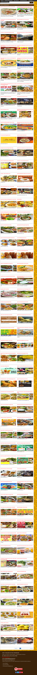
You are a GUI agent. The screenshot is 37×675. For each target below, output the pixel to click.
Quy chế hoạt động (6, 664)
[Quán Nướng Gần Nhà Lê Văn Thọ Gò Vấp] (25, 499)
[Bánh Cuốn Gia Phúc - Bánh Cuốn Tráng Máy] (9, 473)
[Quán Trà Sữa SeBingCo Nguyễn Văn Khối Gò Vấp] (25, 448)
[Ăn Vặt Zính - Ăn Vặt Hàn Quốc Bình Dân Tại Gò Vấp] (9, 37)
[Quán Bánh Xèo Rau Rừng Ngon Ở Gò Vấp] (25, 358)
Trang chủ (2, 0)
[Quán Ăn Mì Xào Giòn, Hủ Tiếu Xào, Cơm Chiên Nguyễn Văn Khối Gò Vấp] (9, 63)
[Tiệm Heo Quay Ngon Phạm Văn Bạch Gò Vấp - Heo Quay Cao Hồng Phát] (25, 127)
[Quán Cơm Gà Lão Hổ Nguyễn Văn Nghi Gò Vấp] (9, 409)
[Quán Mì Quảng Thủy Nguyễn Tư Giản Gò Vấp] (9, 345)
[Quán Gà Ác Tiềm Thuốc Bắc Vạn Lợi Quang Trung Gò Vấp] (25, 153)
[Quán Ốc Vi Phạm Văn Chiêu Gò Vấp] (25, 538)
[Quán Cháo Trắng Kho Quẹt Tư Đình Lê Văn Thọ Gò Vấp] (9, 11)
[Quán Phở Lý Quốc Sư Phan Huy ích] (25, 140)
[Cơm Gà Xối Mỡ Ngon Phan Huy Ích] (25, 242)
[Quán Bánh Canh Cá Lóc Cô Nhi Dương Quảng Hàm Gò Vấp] (9, 538)
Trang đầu (16, 648)
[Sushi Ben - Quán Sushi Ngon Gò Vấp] (9, 178)
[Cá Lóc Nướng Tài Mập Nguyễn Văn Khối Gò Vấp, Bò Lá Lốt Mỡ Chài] (25, 50)
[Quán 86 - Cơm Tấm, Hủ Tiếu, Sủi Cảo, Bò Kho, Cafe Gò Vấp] (25, 371)
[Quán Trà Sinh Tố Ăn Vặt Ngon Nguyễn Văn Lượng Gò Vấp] (9, 615)
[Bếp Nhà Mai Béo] (25, 204)
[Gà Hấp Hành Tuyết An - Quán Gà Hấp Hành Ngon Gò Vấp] (9, 384)
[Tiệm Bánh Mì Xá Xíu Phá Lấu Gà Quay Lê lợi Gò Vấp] (9, 332)
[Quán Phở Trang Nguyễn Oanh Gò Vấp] (9, 550)
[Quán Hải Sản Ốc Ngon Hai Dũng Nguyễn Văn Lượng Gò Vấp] (9, 204)
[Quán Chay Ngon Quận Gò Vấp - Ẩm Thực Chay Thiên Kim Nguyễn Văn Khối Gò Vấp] (25, 281)
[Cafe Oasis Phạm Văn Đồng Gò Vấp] (25, 473)
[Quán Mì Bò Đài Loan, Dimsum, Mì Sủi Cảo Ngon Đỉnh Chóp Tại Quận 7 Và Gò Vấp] (9, 50)
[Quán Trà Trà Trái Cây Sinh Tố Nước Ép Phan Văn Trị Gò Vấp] (25, 550)
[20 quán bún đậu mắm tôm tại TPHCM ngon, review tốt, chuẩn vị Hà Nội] (25, 332)
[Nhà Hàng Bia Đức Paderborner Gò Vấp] (25, 101)
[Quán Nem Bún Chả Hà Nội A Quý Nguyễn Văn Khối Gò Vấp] (9, 525)
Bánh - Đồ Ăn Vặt (16, 0)
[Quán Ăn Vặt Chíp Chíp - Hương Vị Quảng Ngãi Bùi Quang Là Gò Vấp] (25, 396)
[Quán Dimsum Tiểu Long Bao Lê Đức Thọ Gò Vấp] (25, 627)
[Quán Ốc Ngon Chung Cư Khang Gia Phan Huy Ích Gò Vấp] (9, 448)
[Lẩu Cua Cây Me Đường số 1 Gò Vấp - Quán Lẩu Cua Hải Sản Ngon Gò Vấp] (25, 486)
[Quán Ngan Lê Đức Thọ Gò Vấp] (9, 294)
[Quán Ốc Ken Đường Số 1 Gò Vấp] (25, 461)
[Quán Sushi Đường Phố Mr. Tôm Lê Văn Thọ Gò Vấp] (9, 191)
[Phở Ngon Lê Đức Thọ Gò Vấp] (9, 627)
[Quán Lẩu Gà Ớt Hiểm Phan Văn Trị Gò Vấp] (25, 307)
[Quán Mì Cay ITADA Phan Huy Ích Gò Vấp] (25, 640)
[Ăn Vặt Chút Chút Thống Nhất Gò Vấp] (9, 140)
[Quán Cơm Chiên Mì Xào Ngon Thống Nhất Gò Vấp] (9, 165)
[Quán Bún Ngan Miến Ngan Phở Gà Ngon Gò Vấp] (9, 602)
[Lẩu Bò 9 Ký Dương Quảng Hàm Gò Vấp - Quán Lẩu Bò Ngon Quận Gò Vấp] (25, 76)
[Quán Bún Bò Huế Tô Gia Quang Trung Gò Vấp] (25, 230)
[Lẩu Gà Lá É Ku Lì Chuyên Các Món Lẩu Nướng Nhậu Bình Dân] (9, 358)
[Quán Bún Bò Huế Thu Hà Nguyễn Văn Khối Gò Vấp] (25, 217)
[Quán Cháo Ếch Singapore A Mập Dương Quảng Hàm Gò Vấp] (25, 525)
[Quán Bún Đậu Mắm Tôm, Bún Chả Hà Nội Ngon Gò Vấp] (25, 88)
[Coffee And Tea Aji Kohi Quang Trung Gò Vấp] (9, 319)
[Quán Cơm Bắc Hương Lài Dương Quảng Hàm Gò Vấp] (25, 422)
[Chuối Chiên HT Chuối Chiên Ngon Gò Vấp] (25, 255)
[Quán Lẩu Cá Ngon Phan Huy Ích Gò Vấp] (25, 384)
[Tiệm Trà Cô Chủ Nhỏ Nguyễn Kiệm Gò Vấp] (9, 486)
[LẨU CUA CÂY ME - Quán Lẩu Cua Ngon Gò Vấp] (9, 499)
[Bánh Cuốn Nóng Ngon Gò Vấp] (9, 114)
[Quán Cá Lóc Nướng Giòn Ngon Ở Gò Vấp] (9, 230)
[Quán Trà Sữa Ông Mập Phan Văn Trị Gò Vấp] (25, 345)
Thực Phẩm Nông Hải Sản (23, 0)
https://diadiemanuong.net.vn (10, 658)
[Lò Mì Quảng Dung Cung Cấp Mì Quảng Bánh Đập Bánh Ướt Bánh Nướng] (9, 24)
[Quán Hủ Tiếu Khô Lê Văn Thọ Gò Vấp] (25, 563)
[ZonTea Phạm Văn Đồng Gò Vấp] (9, 371)
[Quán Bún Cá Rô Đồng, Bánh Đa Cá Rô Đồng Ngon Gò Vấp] (9, 217)
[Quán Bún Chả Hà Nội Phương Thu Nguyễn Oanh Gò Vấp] (25, 409)
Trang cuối (31, 648)
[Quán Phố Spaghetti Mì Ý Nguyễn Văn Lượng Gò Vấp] (25, 178)
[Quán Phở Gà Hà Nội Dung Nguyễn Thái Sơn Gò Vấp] (9, 127)
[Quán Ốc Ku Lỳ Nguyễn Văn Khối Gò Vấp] (9, 101)
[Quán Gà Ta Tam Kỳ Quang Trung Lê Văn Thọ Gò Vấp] (25, 319)
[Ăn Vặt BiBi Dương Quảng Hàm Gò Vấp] (25, 602)
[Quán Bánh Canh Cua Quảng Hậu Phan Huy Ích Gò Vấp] (9, 281)
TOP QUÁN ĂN (30, 0)
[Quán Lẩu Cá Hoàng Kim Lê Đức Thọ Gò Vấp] (25, 615)
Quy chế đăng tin (5, 663)
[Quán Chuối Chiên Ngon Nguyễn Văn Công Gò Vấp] (9, 255)
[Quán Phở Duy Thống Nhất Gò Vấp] (25, 576)
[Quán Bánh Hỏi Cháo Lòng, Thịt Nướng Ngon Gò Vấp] (25, 294)
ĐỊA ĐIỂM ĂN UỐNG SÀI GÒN (8, 0)
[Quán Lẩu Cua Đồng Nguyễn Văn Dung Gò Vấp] (9, 268)
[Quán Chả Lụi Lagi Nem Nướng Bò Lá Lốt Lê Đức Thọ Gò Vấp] (9, 461)
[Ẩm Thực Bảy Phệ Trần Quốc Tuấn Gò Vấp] (9, 76)
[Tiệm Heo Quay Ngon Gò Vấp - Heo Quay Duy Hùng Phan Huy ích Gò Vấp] (25, 37)
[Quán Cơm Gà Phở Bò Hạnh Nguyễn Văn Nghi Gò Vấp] (9, 242)
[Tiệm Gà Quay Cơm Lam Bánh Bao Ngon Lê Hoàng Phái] (9, 512)
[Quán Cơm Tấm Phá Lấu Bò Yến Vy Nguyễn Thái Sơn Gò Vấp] (25, 191)
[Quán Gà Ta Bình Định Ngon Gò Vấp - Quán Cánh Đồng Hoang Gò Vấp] (9, 640)
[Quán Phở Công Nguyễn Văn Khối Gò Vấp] (25, 589)
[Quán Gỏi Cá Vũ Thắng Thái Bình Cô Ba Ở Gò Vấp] (25, 435)
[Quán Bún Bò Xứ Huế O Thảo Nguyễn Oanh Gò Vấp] (9, 396)
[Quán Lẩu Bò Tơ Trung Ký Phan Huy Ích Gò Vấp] (9, 435)
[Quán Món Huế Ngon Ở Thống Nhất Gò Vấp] (9, 422)
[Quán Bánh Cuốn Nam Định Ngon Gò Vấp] (9, 307)
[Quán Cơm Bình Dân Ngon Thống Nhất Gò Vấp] (9, 576)
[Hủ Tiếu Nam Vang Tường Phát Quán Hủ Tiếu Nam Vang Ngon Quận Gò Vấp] (25, 63)
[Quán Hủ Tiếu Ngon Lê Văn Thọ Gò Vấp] (25, 512)
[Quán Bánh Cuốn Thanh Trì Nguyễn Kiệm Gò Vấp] (9, 153)
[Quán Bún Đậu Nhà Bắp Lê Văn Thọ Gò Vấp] (25, 268)
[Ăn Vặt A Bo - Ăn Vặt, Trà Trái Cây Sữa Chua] (25, 165)
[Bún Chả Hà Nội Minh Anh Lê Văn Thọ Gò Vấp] (25, 24)
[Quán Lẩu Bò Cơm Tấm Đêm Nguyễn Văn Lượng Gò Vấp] (9, 589)
